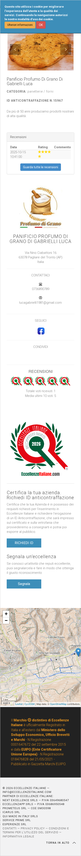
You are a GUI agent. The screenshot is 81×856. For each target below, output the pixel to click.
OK (41, 25)
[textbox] (40, 114)
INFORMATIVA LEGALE (18, 836)
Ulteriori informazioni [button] (20, 24)
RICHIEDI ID (24, 543)
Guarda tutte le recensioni (40, 167)
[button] (15, 49)
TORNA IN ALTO (58, 842)
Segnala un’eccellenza (31, 556)
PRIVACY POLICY (33, 828)
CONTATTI (10, 828)
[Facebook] (40, 333)
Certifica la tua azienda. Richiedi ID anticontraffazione (40, 495)
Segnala (24, 584)
